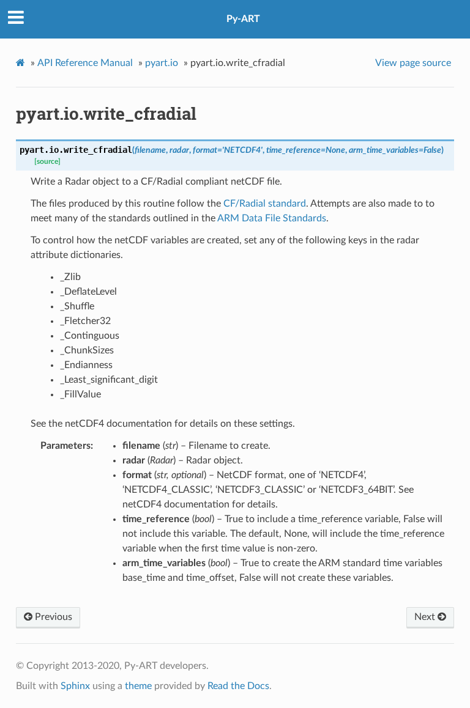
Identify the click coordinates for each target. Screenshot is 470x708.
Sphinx (75, 686)
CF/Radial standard (264, 203)
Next (426, 617)
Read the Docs (238, 686)
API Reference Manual (85, 63)
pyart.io (161, 63)
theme (138, 686)
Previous (52, 617)
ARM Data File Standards (271, 218)
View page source (413, 63)
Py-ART (243, 19)
